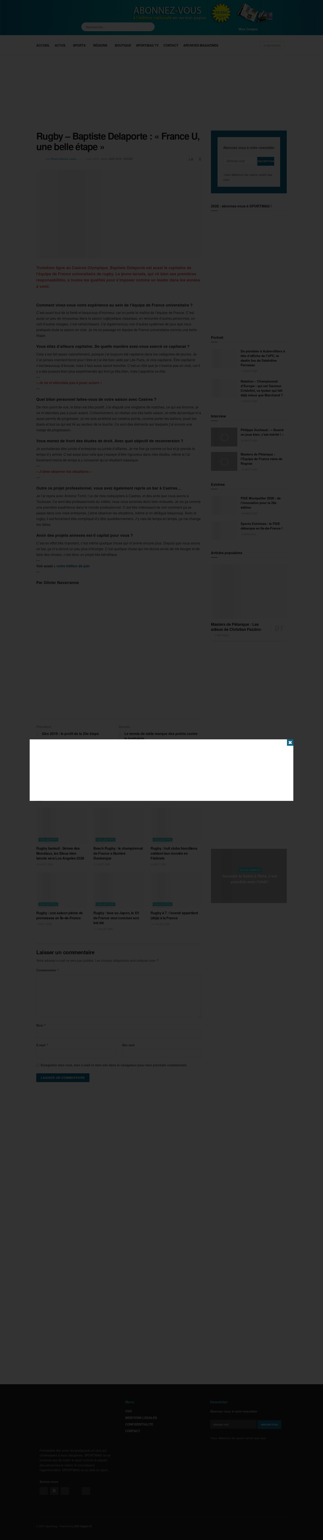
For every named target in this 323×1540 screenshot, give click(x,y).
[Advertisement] (161, 770)
